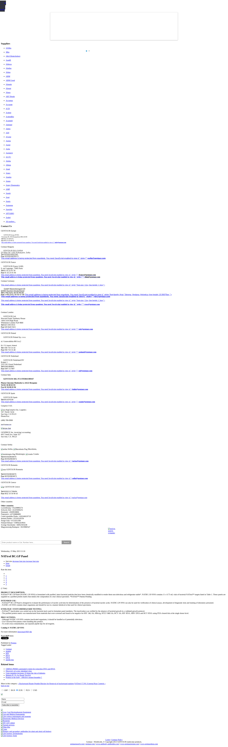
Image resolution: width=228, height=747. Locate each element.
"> (71, 478)
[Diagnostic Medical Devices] (12, 719)
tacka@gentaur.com (80, 461)
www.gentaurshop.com (149, 744)
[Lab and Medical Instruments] (13, 714)
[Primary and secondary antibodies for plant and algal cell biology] (26, 731)
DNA (8, 658)
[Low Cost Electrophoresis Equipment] (16, 712)
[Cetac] (4, 729)
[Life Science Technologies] (12, 734)
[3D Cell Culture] (8, 723)
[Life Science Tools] (9, 736)
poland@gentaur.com (87, 352)
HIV (7, 653)
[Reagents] (5, 721)
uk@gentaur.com (86, 329)
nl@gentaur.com (85, 371)
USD (35, 690)
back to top (5, 686)
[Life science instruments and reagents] (16, 716)
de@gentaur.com (102, 297)
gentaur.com (90, 744)
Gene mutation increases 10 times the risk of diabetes (25, 673)
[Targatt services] (7, 725)
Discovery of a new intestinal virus (19, 671)
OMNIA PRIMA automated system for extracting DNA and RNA (30, 669)
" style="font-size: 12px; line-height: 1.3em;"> (87, 300)
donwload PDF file (24, 632)
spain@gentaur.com (87, 402)
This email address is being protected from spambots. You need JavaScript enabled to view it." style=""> (44, 258)
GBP (6, 690)
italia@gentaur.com (80, 389)
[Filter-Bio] (5, 727)
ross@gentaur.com (92, 304)
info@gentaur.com (60, 242)
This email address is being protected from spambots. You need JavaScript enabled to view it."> (28, 242)
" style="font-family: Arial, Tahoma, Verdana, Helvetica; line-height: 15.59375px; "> (137, 295)
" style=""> (74, 275)
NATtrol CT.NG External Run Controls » (90, 684)
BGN (13, 690)
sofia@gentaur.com (97, 258)
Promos (13, 643)
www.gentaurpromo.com (129, 744)
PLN (28, 690)
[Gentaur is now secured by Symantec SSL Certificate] (114, 532)
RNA (8, 655)
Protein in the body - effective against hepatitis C (24, 677)
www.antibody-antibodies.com (107, 744)
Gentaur (9, 649)
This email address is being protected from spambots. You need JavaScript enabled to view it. (35, 275)
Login (107, 740)
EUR (21, 690)
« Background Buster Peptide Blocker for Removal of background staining (46, 684)
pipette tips (10, 660)
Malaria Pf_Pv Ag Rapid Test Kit (18, 675)
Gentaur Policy (117, 740)
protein (8, 651)
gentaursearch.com (77, 744)
